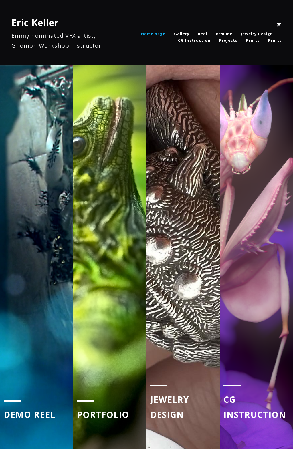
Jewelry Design (257, 33)
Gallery (181, 33)
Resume (224, 33)
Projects (228, 40)
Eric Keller (35, 22)
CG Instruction (194, 40)
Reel (202, 33)
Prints (253, 40)
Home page (153, 33)
